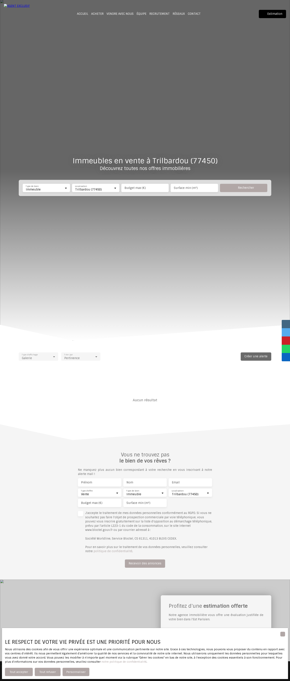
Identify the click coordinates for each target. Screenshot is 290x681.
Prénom (86, 482)
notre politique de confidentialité (124, 661)
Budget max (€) (135, 188)
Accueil (82, 14)
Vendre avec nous (120, 14)
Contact (194, 14)
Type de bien (32, 186)
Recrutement (159, 14)
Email (176, 482)
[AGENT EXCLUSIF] (17, 14)
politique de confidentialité (113, 551)
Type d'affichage (30, 354)
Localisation (81, 186)
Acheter (97, 14)
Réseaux (179, 14)
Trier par (68, 354)
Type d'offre (87, 491)
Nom (129, 482)
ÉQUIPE (141, 14)
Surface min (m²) (186, 188)
